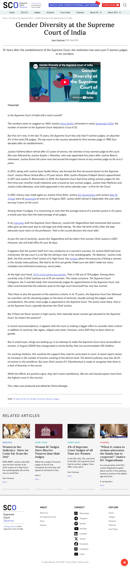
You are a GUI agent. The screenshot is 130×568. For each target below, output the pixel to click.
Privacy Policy (71, 562)
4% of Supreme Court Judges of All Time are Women (80, 450)
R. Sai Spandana (106, 481)
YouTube (83, 528)
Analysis (50, 12)
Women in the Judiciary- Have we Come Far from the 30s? (16, 452)
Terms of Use (83, 562)
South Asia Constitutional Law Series (74, 5)
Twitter (83, 539)
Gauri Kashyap (58, 40)
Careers (43, 525)
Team (42, 521)
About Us (44, 513)
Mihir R (37, 475)
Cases (12, 12)
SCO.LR (24, 12)
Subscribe (109, 5)
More (5, 482)
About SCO (113, 12)
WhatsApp (84, 513)
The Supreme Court (48, 517)
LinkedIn (83, 533)
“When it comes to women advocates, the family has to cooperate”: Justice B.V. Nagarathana (112, 453)
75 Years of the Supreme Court (21, 18)
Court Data (65, 12)
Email (82, 554)
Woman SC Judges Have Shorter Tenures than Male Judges (47, 452)
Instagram (84, 549)
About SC (94, 12)
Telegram (83, 518)
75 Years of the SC (21, 399)
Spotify (83, 523)
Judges (37, 12)
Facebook (84, 544)
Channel (80, 12)
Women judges (52, 399)
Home (5, 18)
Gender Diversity (37, 399)
